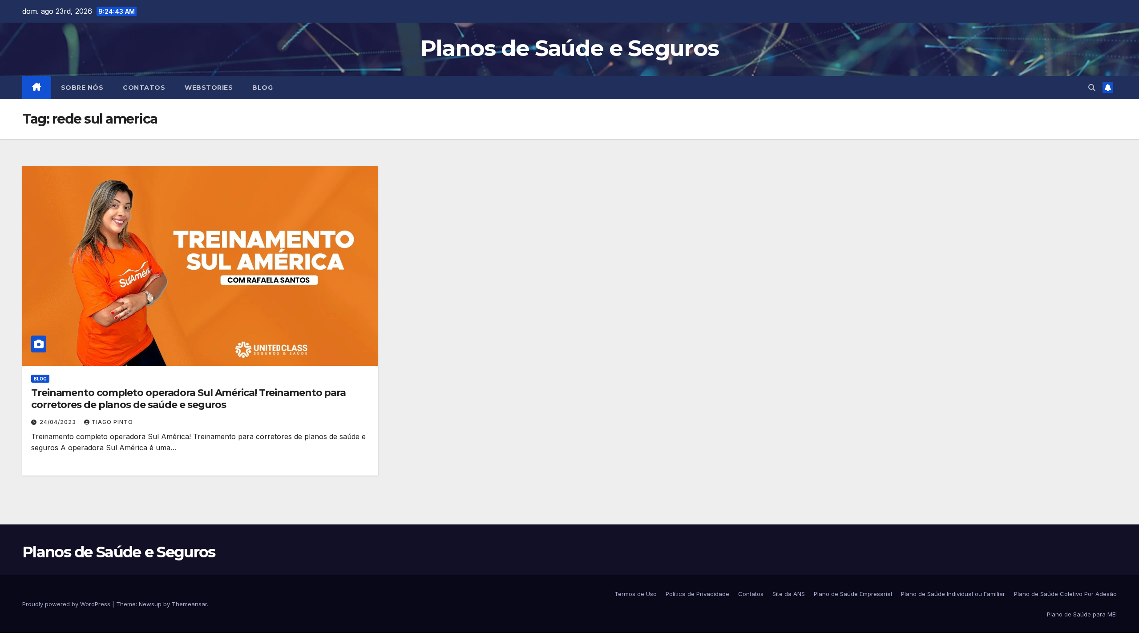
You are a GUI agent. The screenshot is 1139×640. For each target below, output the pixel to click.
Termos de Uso (635, 593)
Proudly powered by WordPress (67, 604)
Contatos (144, 88)
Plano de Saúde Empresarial (853, 593)
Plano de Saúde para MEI (1082, 614)
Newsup (150, 604)
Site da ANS (788, 593)
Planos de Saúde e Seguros (569, 48)
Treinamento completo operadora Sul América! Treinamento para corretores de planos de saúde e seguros (188, 398)
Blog (262, 88)
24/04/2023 (59, 422)
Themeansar (189, 604)
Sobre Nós (82, 88)
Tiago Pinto (112, 422)
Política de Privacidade (697, 593)
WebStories (209, 88)
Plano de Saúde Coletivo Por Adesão (1065, 593)
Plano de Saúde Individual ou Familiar (953, 593)
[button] (1091, 87)
